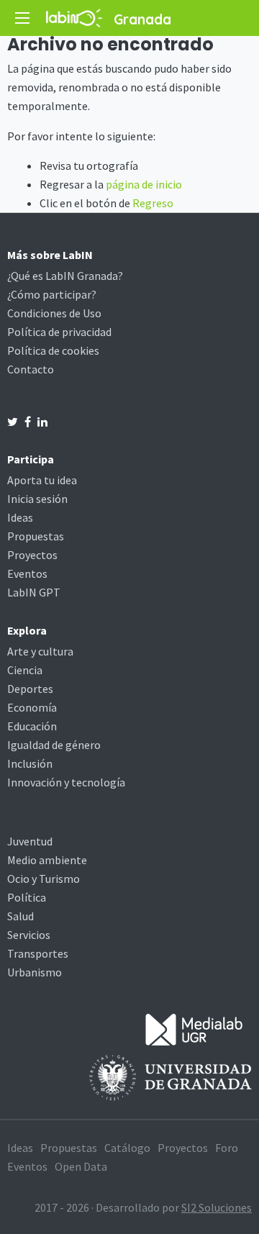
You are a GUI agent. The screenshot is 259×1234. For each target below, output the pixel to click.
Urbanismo (34, 972)
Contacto (30, 369)
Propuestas (35, 536)
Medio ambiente (47, 860)
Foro (226, 1147)
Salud (20, 916)
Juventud (30, 841)
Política (26, 897)
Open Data (81, 1166)
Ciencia (24, 670)
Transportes (37, 953)
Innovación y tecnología (66, 782)
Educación (32, 726)
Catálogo (127, 1147)
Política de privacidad (59, 331)
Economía (32, 707)
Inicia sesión (37, 498)
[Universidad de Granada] (170, 1076)
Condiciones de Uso (54, 313)
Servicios (28, 934)
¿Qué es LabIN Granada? (65, 275)
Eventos (27, 573)
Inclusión (30, 763)
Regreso (152, 203)
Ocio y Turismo (43, 878)
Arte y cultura (40, 651)
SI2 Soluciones (216, 1207)
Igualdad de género (54, 744)
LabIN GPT (33, 592)
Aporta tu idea (42, 480)
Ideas (20, 517)
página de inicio (144, 184)
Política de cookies (53, 350)
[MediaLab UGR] (194, 1028)
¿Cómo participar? (51, 294)
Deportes (30, 688)
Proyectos (32, 555)
